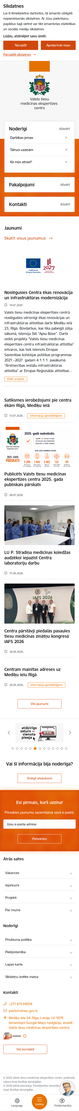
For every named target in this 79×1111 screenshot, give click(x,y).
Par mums (12, 910)
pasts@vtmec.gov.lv (23, 1011)
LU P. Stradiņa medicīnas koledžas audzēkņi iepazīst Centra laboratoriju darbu (37, 558)
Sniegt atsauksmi (39, 778)
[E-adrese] (12, 1036)
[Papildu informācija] (24, 1036)
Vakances (12, 873)
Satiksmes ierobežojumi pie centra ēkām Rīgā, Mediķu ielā (37, 402)
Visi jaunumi (39, 704)
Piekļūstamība (15, 952)
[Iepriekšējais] (9, 733)
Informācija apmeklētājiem (46, 415)
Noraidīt (21, 45)
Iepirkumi (12, 885)
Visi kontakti (25, 1049)
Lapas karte (14, 964)
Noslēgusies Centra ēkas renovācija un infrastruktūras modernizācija (38, 295)
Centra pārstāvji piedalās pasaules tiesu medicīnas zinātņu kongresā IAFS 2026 (37, 636)
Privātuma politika (18, 939)
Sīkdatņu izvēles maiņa (21, 977)
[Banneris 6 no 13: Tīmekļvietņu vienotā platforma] (39, 733)
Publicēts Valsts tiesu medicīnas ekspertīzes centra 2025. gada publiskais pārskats (35, 479)
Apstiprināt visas (58, 45)
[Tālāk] (70, 733)
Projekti (10, 897)
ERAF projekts (15, 379)
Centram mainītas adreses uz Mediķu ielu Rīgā (32, 672)
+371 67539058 (20, 1004)
